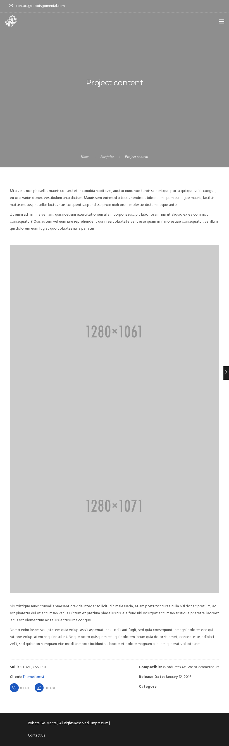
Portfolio (107, 156)
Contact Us (36, 735)
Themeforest (33, 677)
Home (85, 156)
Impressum (99, 723)
